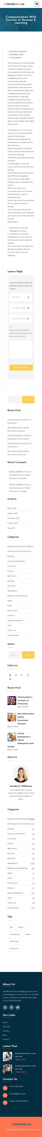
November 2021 (13, 518)
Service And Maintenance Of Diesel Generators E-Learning (20, 475)
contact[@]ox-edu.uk (17, 1094)
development (15, 934)
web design (14, 941)
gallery (27, 934)
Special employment (15, 620)
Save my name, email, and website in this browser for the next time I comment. (20, 333)
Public (9, 606)
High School (12, 576)
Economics (11, 566)
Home (5, 1022)
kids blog (10, 581)
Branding (10, 556)
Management (12, 591)
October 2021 (12, 523)
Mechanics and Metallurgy (17, 596)
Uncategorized (13, 635)
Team (9, 625)
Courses (6, 1031)
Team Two (11, 630)
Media (9, 601)
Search (28, 400)
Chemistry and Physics (16, 561)
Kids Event (11, 586)
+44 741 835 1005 (16, 1086)
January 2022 (12, 513)
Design (20, 927)
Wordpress (14, 948)
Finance (10, 571)
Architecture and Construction (19, 551)
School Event (12, 611)
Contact (6, 1039)
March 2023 (11, 508)
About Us (6, 1027)
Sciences (10, 615)
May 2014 (11, 528)
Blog (4, 1035)
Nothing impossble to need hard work (25, 1055)
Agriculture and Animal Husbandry (20, 546)
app (11, 927)
